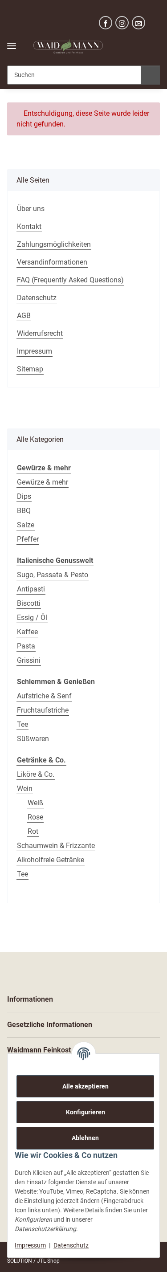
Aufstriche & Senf (44, 696)
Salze (25, 525)
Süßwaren (33, 738)
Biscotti (29, 603)
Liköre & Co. (35, 774)
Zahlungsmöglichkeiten (54, 244)
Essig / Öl (32, 617)
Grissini (29, 660)
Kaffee (27, 632)
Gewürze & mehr (42, 482)
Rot (33, 831)
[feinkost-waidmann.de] (68, 47)
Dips (24, 496)
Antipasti (31, 589)
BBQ (24, 510)
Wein (25, 788)
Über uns (31, 208)
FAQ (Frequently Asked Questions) (70, 280)
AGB (24, 315)
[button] (127, 46)
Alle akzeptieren (85, 1086)
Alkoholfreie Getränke (50, 860)
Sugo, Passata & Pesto (52, 575)
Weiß (36, 803)
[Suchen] (150, 75)
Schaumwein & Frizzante (56, 845)
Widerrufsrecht (40, 333)
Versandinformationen (52, 262)
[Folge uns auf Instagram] (122, 22)
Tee (22, 724)
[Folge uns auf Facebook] (105, 22)
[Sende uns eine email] (138, 22)
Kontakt (29, 226)
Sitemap (30, 369)
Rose (35, 817)
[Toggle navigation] (11, 42)
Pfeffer (28, 539)
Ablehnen (85, 1138)
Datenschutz (71, 1245)
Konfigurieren (85, 1112)
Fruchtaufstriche (43, 710)
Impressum (30, 1245)
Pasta (26, 646)
